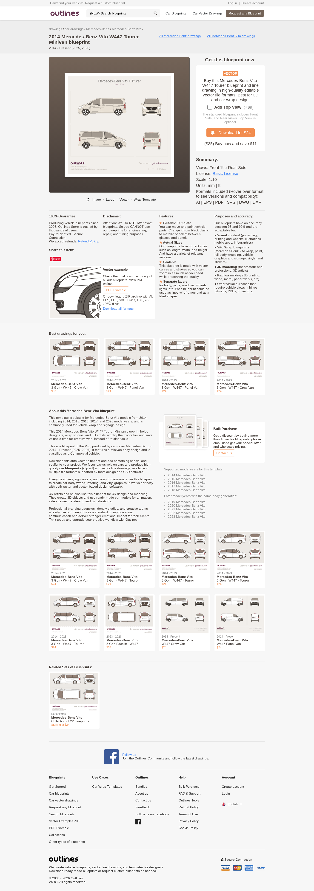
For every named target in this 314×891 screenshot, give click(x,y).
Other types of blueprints (67, 841)
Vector (124, 199)
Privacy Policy (189, 821)
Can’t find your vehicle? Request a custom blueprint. (88, 3)
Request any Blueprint (245, 13)
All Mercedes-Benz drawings (180, 36)
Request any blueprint (65, 807)
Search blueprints (61, 814)
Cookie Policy (188, 828)
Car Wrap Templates (107, 786)
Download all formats (118, 308)
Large (110, 199)
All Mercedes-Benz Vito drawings (231, 36)
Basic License (225, 173)
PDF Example (116, 290)
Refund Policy (88, 241)
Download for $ (233, 132)
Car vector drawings (63, 800)
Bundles (141, 786)
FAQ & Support (189, 793)
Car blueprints (59, 793)
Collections (57, 835)
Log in (232, 3)
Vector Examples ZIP (64, 821)
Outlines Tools (189, 800)
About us (141, 793)
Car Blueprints (176, 13)
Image (96, 199)
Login (226, 793)
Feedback (142, 807)
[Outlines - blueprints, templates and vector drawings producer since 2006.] (65, 13)
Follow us (129, 754)
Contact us (224, 453)
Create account (253, 3)
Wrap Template (145, 199)
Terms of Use (188, 814)
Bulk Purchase (189, 786)
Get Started (57, 786)
